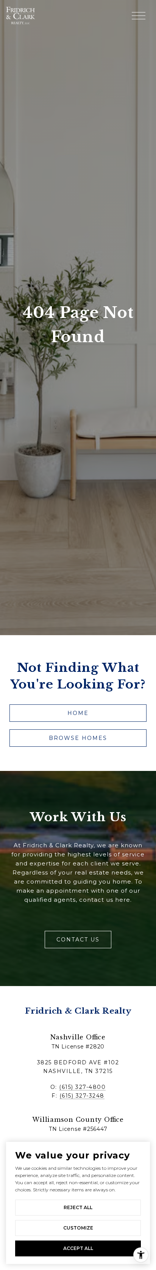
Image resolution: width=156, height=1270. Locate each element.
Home (78, 713)
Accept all (78, 1248)
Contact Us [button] (78, 939)
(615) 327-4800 (82, 1087)
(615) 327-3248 (82, 1095)
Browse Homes (78, 738)
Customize (78, 1228)
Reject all (78, 1207)
